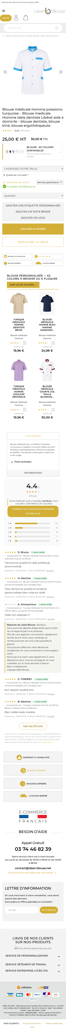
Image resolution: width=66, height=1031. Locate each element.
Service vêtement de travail (25, 964)
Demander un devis (33, 242)
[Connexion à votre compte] (17, 16)
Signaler (50, 570)
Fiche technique (20, 461)
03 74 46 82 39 (33, 849)
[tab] (33, 436)
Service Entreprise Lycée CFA (26, 970)
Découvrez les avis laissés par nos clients (33, 872)
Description (33, 436)
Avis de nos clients (32, 1023)
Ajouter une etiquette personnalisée (33, 205)
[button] (33, 152)
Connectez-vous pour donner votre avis (33, 511)
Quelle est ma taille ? (15, 175)
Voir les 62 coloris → (23, 284)
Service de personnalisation (26, 955)
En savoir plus (45, 742)
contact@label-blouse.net (33, 868)
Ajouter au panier (33, 228)
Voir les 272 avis (33, 726)
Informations (33, 472)
